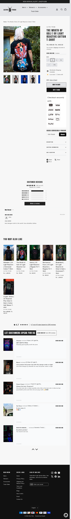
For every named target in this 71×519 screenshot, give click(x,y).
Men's (24, 7)
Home (4, 21)
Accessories (42, 7)
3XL (55, 64)
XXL (49, 64)
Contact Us (20, 499)
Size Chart (53, 80)
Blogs (18, 490)
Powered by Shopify (40, 516)
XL (61, 60)
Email (18, 496)
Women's (32, 7)
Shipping (56, 47)
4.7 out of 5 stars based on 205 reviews (43, 324)
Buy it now (56, 90)
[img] (8, 214)
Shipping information (52, 147)
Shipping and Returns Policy (20, 482)
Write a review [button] (35, 203)
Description (50, 142)
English (34, 507)
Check (63, 134)
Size (48, 57)
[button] (51, 53)
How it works (20, 493)
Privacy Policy (20, 478)
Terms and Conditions (19, 487)
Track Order (35, 11)
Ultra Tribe (51, 27)
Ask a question (51, 152)
